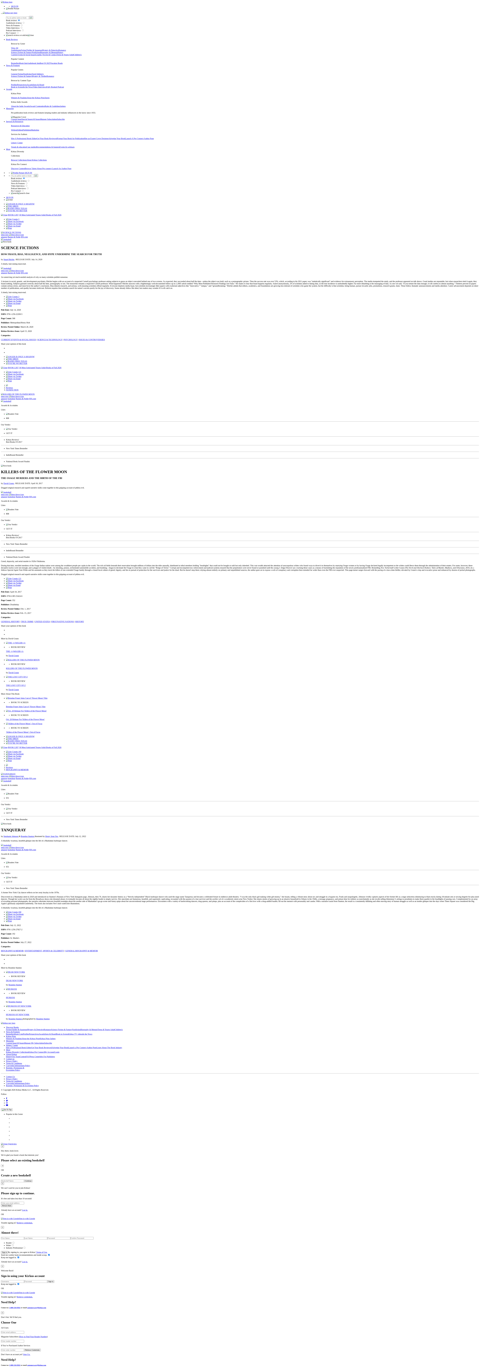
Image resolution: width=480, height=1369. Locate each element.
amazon (4, 237)
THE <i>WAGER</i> (15, 651)
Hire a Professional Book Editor (18, 1048)
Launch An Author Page (61, 168)
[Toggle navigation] (2, 13)
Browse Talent (31, 168)
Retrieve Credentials (32, 1350)
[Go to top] (6, 1109)
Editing (20, 130)
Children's (78, 55)
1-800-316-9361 (14, 1308)
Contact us (10, 1059)
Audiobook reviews (14, 23)
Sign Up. (26, 1354)
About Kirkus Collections (36, 160)
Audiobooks (16, 50)
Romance (62, 50)
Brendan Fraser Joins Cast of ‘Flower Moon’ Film (25, 707)
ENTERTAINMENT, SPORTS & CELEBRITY (44, 951)
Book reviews (12, 20)
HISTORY (79, 622)
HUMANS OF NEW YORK (17, 1015)
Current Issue (16, 119)
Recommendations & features (48, 147)
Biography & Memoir (48, 52)
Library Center (17, 143)
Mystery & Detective (50, 50)
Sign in (4, 1252)
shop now (5, 235)
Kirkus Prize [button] (11, 1036)
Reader (9, 1243)
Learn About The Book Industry (109, 1048)
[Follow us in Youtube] (7, 1105)
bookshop (11, 399)
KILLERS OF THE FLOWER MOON (22, 668)
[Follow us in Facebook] (6, 1098)
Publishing (27, 130)
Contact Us (10, 1077)
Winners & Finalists (18, 98)
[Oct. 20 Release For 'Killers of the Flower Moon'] (26, 711)
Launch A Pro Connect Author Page (139, 138)
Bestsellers (15, 63)
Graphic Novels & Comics (46, 55)
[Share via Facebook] (15, 221)
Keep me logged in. (9, 1257)
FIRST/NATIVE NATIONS (62, 622)
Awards (30, 85)
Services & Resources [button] (14, 121)
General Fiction (17, 74)
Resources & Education (20, 126)
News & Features (13, 25)
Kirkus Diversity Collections (17, 1052)
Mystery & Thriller (39, 76)
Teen (34, 74)
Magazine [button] (10, 108)
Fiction (23, 50)
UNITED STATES (42, 622)
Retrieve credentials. (25, 1223)
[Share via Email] (13, 226)
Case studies (31, 147)
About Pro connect (44, 168)
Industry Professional (14, 1248)
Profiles (14, 85)
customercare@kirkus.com (36, 1308)
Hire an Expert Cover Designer (96, 138)
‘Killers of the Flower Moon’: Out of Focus (23, 732)
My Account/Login (51, 1052)
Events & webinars (67, 147)
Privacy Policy (12, 1061)
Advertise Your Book (117, 138)
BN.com (24, 237)
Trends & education (18, 147)
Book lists (23, 63)
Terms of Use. (41, 1252)
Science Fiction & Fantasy (21, 52)
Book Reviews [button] (12, 39)
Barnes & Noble (14, 237)
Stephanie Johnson (11, 836)
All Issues (36, 119)
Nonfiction (36, 52)
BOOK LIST (13, 215)
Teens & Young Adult (65, 55)
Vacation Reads (56, 63)
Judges (63, 106)
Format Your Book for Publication (70, 138)
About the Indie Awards (20, 106)
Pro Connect (11, 33)
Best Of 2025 (45, 63)
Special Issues (27, 119)
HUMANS (10, 998)
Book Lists (18, 1034)
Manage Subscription (48, 119)
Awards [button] (9, 89)
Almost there (6, 1206)
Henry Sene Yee (51, 836)
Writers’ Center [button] (12, 1045)
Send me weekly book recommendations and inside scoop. (24, 1255)
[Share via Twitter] (14, 224)
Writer (8, 1245)
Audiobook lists (33, 63)
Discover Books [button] (12, 1027)
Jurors (47, 98)
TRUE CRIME (27, 622)
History (60, 52)
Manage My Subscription (34, 1043)
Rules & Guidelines (52, 106)
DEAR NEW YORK (14, 981)
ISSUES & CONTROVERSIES (92, 340)
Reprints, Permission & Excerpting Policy (15, 1069)
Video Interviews (13, 28)
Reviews (9, 388)
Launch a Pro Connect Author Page (82, 1048)
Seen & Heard (38, 85)
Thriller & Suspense (34, 50)
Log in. (25, 1210)
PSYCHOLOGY (71, 340)
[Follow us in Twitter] (7, 1101)
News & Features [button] (13, 65)
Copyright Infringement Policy (18, 1066)
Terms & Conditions (14, 1063)
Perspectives (22, 85)
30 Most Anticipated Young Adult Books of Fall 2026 (40, 215)
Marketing (35, 130)
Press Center (35, 1057)
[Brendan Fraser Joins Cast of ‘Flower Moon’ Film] (26, 698)
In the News (28, 87)
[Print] (9, 228)
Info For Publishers (47, 1057)
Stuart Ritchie (9, 259)
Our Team (16, 1057)
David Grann (9, 483)
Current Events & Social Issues (23, 55)
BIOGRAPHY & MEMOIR (17, 770)
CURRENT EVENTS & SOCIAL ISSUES (18, 340)
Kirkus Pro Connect (36, 1052)
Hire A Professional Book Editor (24, 138)
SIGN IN (14, 6)
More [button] (8, 149)
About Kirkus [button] (11, 1054)
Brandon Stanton (28, 836)
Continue (28, 1181)
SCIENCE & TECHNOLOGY (49, 340)
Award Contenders (37, 106)
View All (14, 48)
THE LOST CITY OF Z (16, 685)
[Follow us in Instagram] (7, 1103)
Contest (23, 1057)
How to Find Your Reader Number (33, 1337)
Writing (14, 130)
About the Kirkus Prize (35, 98)
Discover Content (18, 168)
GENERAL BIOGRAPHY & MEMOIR (81, 951)
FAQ (28, 1057)
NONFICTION (12, 390)
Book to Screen (17, 87)
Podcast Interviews (13, 30)
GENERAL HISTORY (10, 622)
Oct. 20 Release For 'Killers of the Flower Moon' (25, 719)
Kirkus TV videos (75, 1034)
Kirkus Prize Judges (48, 1039)
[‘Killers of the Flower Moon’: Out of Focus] (24, 724)
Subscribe (61, 119)
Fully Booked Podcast (55, 87)
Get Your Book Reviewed (47, 138)
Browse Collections (18, 160)
